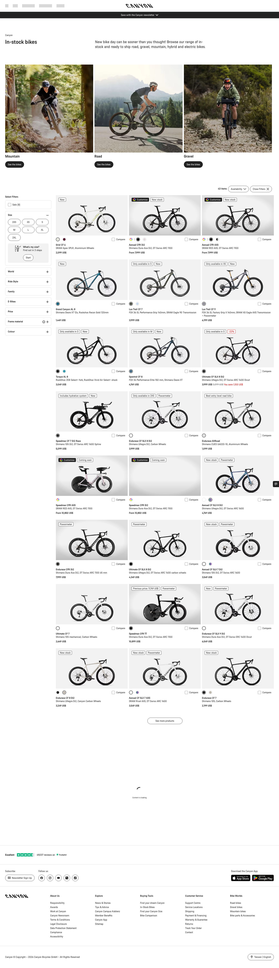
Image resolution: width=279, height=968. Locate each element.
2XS (14, 222)
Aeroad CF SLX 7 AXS (139, 697)
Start (28, 257)
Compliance (56, 932)
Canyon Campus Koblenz (107, 911)
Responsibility (57, 902)
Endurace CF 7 (209, 697)
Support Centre (192, 902)
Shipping (189, 911)
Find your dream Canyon (152, 902)
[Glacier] (137, 304)
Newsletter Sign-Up (21, 877)
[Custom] (131, 239)
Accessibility (56, 936)
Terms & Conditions (60, 919)
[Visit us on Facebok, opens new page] (41, 878)
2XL (14, 237)
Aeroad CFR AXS (210, 244)
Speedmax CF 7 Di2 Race (68, 440)
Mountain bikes (238, 911)
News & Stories (103, 902)
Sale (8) (16, 204)
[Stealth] (58, 692)
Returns (189, 923)
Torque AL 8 (62, 376)
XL (42, 229)
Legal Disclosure (58, 923)
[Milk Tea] (210, 692)
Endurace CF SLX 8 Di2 (140, 440)
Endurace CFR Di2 (65, 569)
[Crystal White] (204, 500)
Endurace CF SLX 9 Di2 (213, 633)
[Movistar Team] (217, 239)
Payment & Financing (196, 915)
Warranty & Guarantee (196, 919)
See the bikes (14, 164)
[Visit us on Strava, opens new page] (67, 878)
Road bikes (235, 902)
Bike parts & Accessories (242, 915)
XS (28, 222)
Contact (189, 932)
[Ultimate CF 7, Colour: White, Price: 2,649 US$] (92, 604)
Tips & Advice (102, 907)
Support (60, 5)
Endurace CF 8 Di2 (65, 697)
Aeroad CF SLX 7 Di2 (212, 569)
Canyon (9, 35)
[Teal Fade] (64, 371)
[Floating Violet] (64, 239)
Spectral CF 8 (135, 376)
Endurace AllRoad (211, 440)
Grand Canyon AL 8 (65, 309)
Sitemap (99, 923)
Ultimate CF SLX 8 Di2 (213, 376)
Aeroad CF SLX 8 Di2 (212, 505)
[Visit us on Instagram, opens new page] (50, 878)
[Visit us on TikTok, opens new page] (75, 878)
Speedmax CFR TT (138, 633)
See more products (164, 720)
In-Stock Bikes (147, 907)
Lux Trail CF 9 (209, 309)
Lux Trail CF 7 (135, 309)
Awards (54, 907)
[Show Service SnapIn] (276, 484)
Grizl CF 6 (61, 244)
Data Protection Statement (63, 928)
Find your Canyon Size (151, 911)
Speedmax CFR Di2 (138, 505)
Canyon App (101, 919)
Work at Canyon (58, 911)
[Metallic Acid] (210, 564)
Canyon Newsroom (59, 915)
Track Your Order (193, 928)
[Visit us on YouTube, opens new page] (58, 878)
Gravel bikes (236, 907)
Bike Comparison (148, 915)
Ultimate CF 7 (62, 633)
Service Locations (194, 907)
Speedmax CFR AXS (66, 505)
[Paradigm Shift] (144, 239)
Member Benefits (103, 915)
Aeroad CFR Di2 (137, 244)
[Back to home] (139, 6)
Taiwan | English (262, 956)
